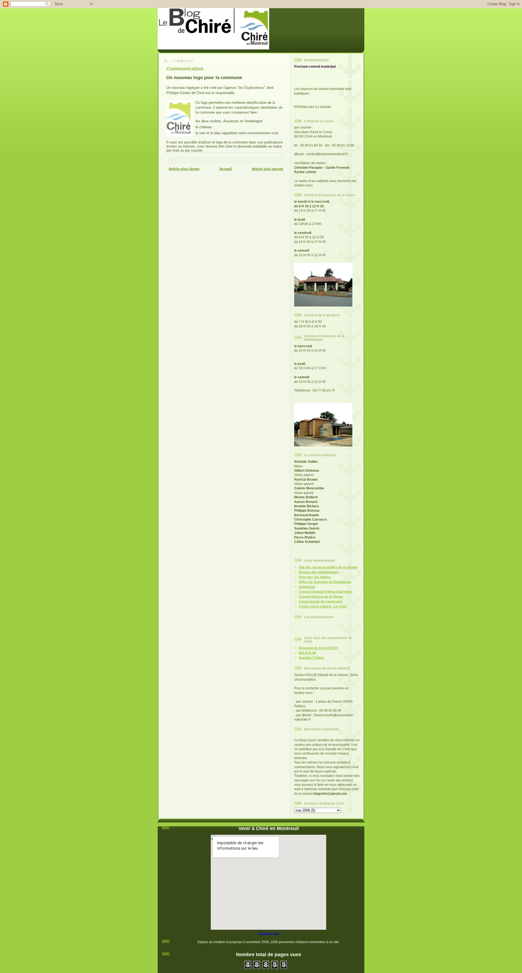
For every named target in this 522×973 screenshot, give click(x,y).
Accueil (225, 169)
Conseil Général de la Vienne (321, 596)
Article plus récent (184, 169)
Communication (184, 68)
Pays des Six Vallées (315, 577)
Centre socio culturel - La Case (323, 606)
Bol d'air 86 (307, 653)
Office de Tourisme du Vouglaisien (325, 582)
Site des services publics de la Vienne (328, 567)
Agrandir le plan (268, 933)
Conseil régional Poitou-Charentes (325, 591)
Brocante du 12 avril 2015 (318, 648)
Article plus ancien (267, 169)
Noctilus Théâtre (311, 657)
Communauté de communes (321, 601)
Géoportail (307, 587)
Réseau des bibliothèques (319, 572)
